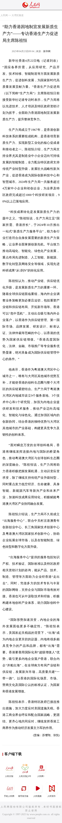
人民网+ (41, 776)
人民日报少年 (25, 776)
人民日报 (9, 776)
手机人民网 (9, 796)
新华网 (46, 51)
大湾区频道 (18, 15)
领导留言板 (23, 796)
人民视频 (37, 796)
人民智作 (51, 796)
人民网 (4, 15)
